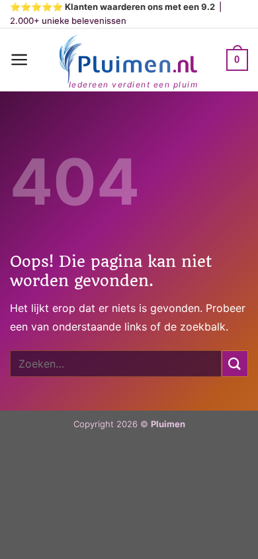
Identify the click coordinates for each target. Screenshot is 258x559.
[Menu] (19, 59)
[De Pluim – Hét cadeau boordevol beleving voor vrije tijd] (127, 59)
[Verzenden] (235, 363)
